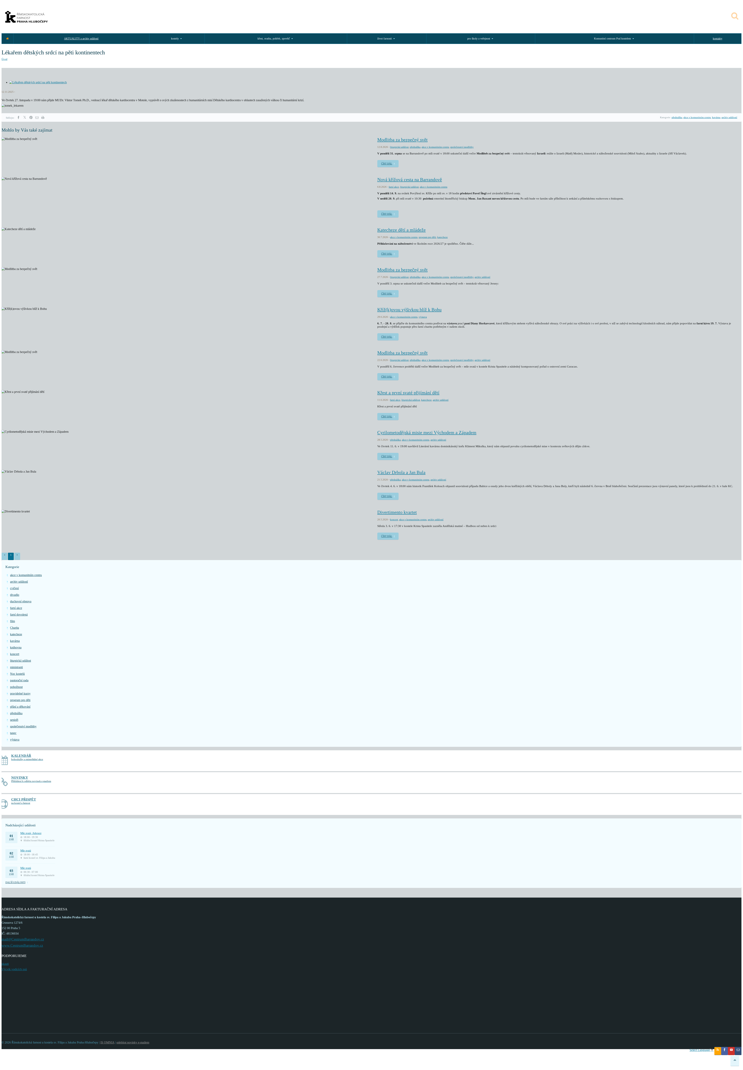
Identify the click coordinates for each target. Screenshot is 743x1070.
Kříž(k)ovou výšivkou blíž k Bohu (409, 309)
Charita (14, 627)
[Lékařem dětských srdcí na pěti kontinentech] (38, 82)
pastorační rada (19, 680)
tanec (13, 733)
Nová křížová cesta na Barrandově (409, 179)
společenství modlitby (462, 147)
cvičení (14, 588)
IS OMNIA (107, 1042)
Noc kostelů (17, 673)
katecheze (442, 237)
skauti (5, 963)
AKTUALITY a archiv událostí (81, 38)
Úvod (4, 59)
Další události (15, 882)
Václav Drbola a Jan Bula (401, 472)
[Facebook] (18, 117)
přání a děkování (20, 706)
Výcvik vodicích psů (14, 969)
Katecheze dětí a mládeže (401, 229)
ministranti (16, 667)
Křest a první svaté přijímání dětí (408, 392)
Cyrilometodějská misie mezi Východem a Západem (426, 432)
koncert (394, 519)
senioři (14, 719)
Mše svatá (25, 850)
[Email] (37, 117)
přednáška (677, 117)
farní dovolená (19, 614)
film (12, 621)
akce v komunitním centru (697, 117)
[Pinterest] (31, 117)
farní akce (394, 186)
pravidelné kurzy (20, 693)
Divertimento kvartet (397, 512)
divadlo (14, 594)
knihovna (15, 647)
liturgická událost (399, 147)
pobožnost (16, 687)
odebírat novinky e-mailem (132, 1042)
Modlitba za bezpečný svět (402, 139)
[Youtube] (731, 1051)
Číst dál (386, 163)
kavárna (716, 117)
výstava (423, 316)
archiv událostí (729, 117)
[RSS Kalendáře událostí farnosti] (717, 1051)
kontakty (717, 38)
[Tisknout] (43, 117)
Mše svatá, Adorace (30, 833)
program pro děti (427, 237)
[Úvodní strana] (7, 38)
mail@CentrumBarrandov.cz (23, 939)
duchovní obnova (20, 601)
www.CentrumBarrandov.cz (22, 945)
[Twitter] (24, 117)
